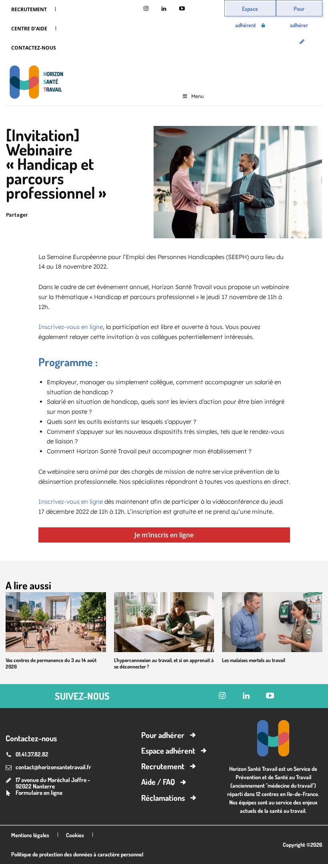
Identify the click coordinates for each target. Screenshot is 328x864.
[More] (146, 215)
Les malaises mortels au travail (253, 660)
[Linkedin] (164, 9)
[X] (54, 215)
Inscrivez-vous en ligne (70, 327)
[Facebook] (72, 215)
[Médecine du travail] (34, 84)
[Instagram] (146, 9)
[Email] (109, 215)
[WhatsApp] (91, 215)
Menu (197, 96)
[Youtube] (182, 9)
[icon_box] (34, 793)
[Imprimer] (128, 215)
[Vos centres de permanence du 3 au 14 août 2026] (56, 622)
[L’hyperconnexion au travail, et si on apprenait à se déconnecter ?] (164, 622)
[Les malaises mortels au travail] (272, 622)
